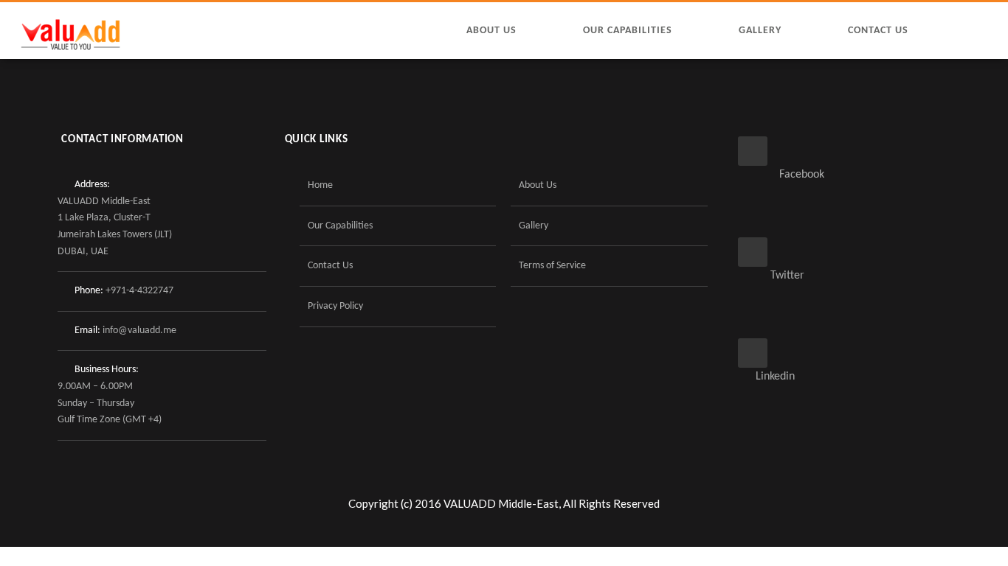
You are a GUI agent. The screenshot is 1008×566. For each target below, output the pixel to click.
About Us (491, 30)
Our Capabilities (627, 30)
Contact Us (878, 30)
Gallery (760, 30)
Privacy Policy (335, 306)
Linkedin (766, 376)
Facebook (781, 175)
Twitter (771, 276)
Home (320, 185)
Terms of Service (552, 265)
